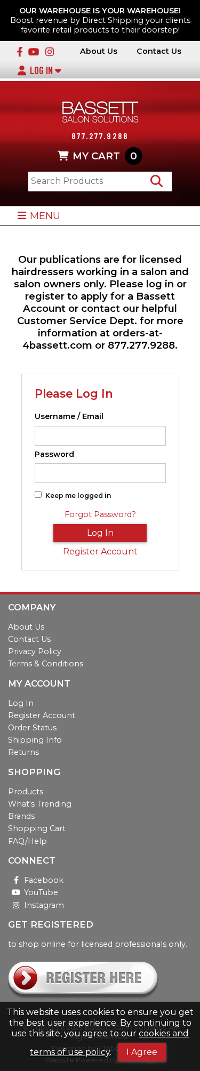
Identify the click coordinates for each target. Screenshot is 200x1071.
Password (54, 454)
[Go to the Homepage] (100, 113)
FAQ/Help (27, 841)
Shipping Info (35, 740)
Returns (23, 752)
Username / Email (69, 416)
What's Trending (39, 804)
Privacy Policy (34, 651)
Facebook (43, 880)
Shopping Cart (37, 828)
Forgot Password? (100, 514)
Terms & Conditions (45, 664)
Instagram (44, 905)
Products (25, 791)
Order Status (32, 727)
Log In (42, 70)
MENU (45, 216)
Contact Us (159, 51)
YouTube (41, 892)
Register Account (100, 551)
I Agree (141, 1052)
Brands (21, 816)
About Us (98, 51)
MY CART (105, 156)
